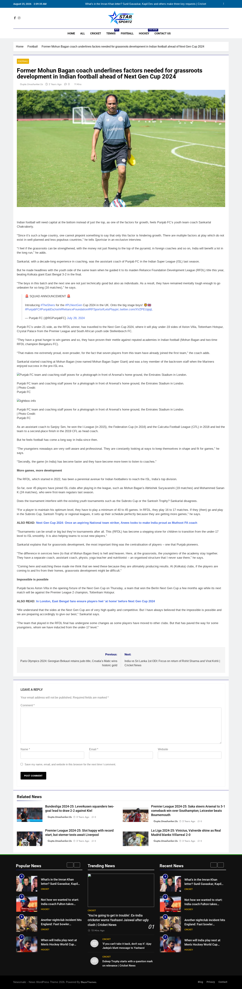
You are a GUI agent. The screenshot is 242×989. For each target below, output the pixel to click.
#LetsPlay (108, 309)
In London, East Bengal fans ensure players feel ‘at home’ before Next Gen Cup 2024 (95, 601)
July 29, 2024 (76, 318)
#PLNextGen (73, 305)
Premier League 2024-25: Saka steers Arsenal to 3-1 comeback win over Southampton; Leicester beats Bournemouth (188, 811)
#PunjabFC (32, 309)
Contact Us (162, 33)
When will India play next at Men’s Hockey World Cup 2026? (59, 944)
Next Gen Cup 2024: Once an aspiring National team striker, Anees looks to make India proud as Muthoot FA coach (116, 522)
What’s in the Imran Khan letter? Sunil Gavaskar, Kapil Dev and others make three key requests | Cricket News (145, 3)
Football (127, 33)
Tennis (112, 32)
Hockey (145, 32)
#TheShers (48, 305)
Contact (222, 982)
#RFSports (95, 309)
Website (163, 749)
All (82, 33)
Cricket (95, 33)
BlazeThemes (88, 982)
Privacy (211, 982)
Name (25, 749)
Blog (200, 982)
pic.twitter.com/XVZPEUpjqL (134, 309)
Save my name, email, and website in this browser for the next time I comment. (70, 764)
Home (71, 33)
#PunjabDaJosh (50, 309)
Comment (28, 705)
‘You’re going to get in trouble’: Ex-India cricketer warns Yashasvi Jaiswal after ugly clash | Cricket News (118, 920)
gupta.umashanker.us (31, 84)
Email (93, 749)
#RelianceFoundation (74, 309)
